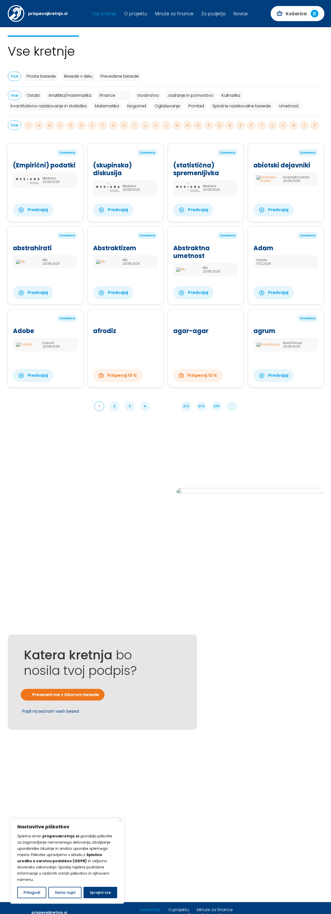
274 (201, 406)
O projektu (135, 14)
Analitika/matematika (69, 95)
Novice (240, 14)
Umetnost (289, 106)
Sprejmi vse (100, 892)
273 (186, 406)
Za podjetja (213, 14)
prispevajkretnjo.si (47, 14)
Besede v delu (78, 76)
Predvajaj (37, 210)
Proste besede (41, 76)
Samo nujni (65, 892)
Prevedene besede (120, 76)
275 (217, 406)
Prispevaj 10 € (121, 375)
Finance (107, 95)
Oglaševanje (167, 106)
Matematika (107, 106)
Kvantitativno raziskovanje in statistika (49, 106)
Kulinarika (231, 95)
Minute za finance (174, 14)
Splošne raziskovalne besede (241, 106)
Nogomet (136, 106)
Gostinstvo (148, 95)
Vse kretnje (104, 14)
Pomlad (196, 106)
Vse (14, 76)
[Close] (120, 821)
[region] (67, 861)
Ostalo (33, 95)
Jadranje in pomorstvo (190, 95)
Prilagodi (32, 892)
